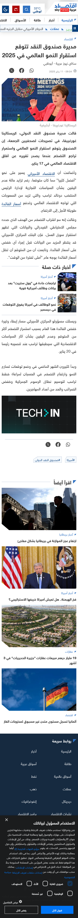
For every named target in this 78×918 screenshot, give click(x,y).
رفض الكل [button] (21, 910)
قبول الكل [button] (57, 910)
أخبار (34, 751)
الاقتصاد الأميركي (41, 173)
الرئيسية (67, 19)
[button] (37, 9)
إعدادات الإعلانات (24, 867)
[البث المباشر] (16, 9)
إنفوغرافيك (29, 801)
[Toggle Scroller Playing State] (75, 28)
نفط (34, 776)
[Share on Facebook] (22, 70)
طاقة (67, 763)
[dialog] (39, 866)
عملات (64, 28)
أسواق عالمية (62, 776)
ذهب (33, 788)
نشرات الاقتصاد (61, 813)
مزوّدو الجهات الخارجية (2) (27, 848)
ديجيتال (66, 801)
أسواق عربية (29, 763)
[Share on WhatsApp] (32, 70)
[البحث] (26, 9)
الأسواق (20, 19)
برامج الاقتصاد (27, 813)
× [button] (6, 820)
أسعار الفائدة (11, 203)
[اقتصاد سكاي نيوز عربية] (61, 8)
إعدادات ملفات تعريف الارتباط (27, 872)
